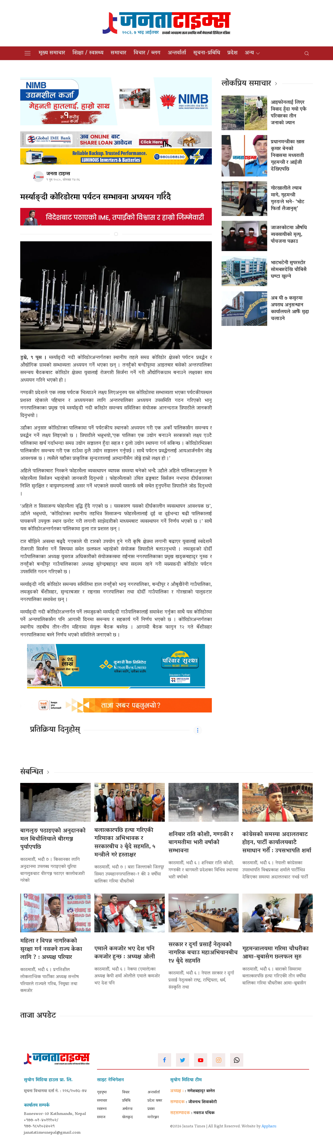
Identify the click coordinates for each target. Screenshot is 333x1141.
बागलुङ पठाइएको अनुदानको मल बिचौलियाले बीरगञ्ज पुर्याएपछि (53, 839)
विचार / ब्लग (147, 53)
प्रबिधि (126, 1100)
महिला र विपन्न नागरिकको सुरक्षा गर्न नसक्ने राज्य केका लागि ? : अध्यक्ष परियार (51, 949)
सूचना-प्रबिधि (206, 53)
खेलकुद (127, 1117)
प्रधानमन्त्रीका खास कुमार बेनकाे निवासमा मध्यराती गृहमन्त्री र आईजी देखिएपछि (287, 155)
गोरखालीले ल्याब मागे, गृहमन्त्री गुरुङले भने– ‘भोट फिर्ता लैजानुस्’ (287, 199)
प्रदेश (232, 53)
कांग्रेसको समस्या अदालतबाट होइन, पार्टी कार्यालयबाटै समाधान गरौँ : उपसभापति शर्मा (276, 843)
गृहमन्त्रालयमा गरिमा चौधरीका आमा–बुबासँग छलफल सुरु (275, 953)
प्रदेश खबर (154, 1100)
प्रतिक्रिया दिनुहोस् (55, 730)
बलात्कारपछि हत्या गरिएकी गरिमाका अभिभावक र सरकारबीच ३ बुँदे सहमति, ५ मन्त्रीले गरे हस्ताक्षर (124, 843)
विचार (125, 1092)
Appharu (269, 1126)
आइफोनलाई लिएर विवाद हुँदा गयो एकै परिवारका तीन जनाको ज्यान (288, 113)
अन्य (249, 53)
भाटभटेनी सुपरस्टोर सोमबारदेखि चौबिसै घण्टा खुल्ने (289, 269)
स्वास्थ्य (102, 1109)
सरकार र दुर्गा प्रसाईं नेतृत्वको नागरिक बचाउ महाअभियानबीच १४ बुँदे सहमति (203, 953)
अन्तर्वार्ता (177, 53)
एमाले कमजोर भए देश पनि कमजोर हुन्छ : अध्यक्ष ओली (124, 953)
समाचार (118, 53)
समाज (101, 1117)
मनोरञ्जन (153, 1117)
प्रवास (151, 1109)
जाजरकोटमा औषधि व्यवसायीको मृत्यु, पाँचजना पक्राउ (289, 234)
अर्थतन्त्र (127, 1109)
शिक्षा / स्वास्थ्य (87, 53)
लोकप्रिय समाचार (246, 84)
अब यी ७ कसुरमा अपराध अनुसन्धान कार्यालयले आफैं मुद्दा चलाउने (290, 308)
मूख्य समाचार (52, 53)
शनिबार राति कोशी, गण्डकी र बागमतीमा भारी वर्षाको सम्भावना (200, 843)
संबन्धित (31, 772)
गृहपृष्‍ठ (102, 1092)
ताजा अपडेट (38, 1016)
